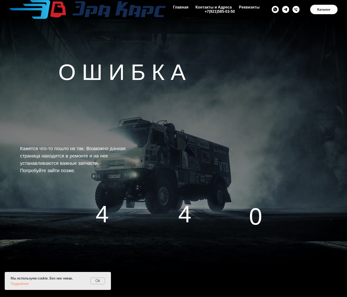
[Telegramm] (285, 9)
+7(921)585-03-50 (220, 11)
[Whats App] (275, 9)
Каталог (323, 9)
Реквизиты (249, 7)
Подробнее (20, 284)
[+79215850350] (296, 9)
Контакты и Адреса (213, 7)
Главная (180, 7)
